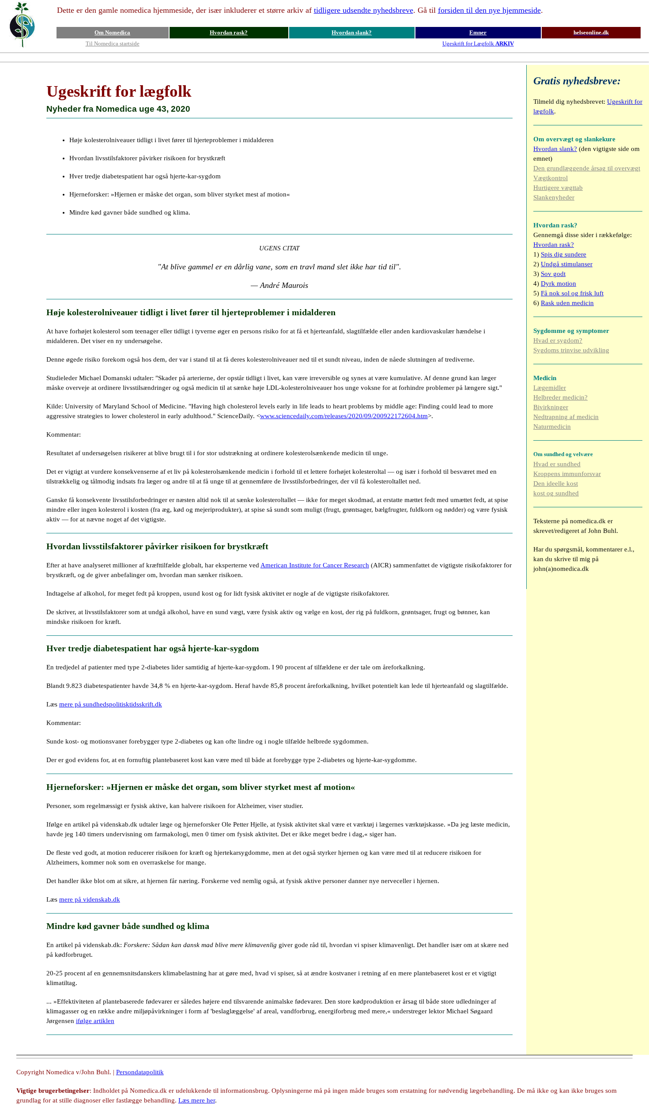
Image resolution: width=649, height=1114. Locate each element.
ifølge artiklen (95, 1020)
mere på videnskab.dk (89, 899)
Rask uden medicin (567, 302)
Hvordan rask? (229, 32)
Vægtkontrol (550, 177)
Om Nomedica (112, 32)
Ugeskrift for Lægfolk (478, 43)
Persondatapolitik (140, 1072)
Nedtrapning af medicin (566, 416)
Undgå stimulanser (566, 264)
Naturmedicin (552, 426)
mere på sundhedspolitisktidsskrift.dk (110, 704)
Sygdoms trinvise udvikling (571, 350)
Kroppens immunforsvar (567, 473)
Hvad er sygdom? (557, 340)
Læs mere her (196, 1100)
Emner (478, 32)
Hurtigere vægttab (558, 187)
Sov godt (553, 273)
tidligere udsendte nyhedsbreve (363, 10)
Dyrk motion (558, 283)
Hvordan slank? (352, 32)
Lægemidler (549, 387)
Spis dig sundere (563, 254)
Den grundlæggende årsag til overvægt (586, 168)
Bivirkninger (550, 407)
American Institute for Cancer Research (314, 565)
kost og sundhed (556, 493)
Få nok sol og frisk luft (572, 293)
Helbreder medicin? (560, 397)
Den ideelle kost (555, 483)
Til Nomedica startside (113, 43)
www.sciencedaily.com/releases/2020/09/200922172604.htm (344, 415)
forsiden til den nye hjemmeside (489, 10)
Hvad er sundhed (557, 464)
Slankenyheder (553, 197)
